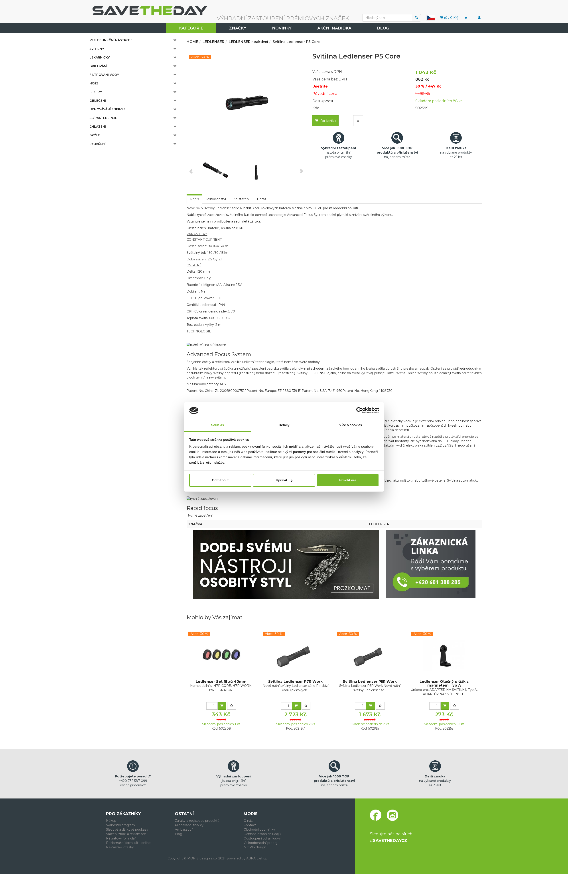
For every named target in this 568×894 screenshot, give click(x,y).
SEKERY (95, 92)
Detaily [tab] (284, 425)
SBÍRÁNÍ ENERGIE (103, 118)
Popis (194, 199)
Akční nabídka (334, 28)
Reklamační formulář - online (128, 843)
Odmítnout (220, 480)
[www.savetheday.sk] (430, 18)
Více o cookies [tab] (350, 425)
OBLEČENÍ (97, 101)
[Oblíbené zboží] (466, 17)
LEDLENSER (379, 524)
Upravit (281, 480)
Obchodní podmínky (259, 830)
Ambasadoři (184, 830)
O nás (248, 821)
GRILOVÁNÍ (98, 66)
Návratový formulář (121, 838)
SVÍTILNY (96, 49)
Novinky (282, 28)
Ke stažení (241, 199)
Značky (237, 28)
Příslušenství (216, 199)
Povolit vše (347, 480)
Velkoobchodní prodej (260, 843)
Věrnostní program (120, 825)
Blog (383, 28)
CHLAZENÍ (97, 127)
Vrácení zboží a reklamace (126, 834)
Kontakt (250, 825)
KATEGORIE (191, 28)
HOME (192, 42)
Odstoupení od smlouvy (262, 838)
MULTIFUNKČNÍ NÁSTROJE (110, 40)
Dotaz (261, 199)
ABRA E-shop (256, 858)
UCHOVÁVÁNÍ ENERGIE (107, 109)
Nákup (111, 821)
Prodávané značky (189, 825)
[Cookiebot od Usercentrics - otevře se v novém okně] (359, 410)
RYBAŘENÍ (97, 144)
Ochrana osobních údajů (262, 834)
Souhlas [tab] (217, 425)
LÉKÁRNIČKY (99, 57)
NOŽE (94, 83)
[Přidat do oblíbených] (358, 120)
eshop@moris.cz (133, 785)
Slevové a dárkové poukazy (127, 830)
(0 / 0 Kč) (450, 18)
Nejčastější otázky (120, 847)
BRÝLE (94, 135)
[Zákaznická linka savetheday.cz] (430, 564)
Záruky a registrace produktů (197, 821)
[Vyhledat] (416, 17)
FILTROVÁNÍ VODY (104, 75)
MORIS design (255, 847)
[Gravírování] (286, 564)
